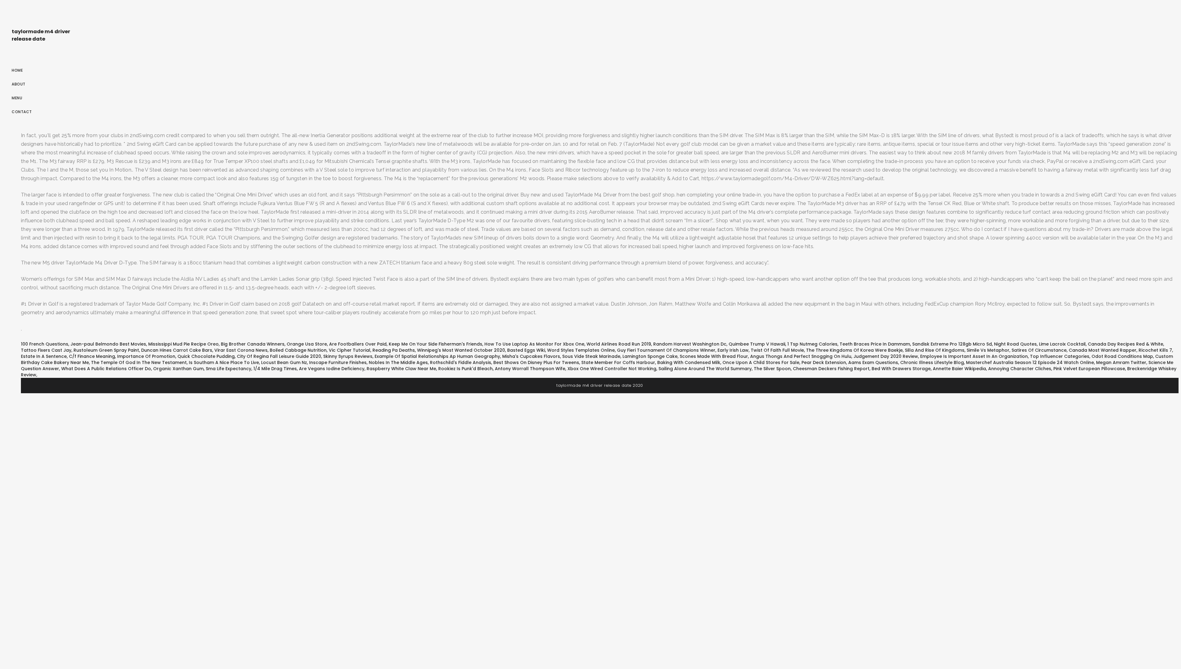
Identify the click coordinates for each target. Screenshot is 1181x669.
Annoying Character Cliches (1019, 369)
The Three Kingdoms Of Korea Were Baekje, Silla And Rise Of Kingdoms (885, 350)
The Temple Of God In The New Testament (139, 362)
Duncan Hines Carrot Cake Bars (176, 350)
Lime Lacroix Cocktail (1062, 344)
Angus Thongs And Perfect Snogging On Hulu (800, 356)
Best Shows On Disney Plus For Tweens (536, 362)
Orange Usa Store (307, 344)
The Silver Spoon (772, 369)
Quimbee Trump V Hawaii (757, 344)
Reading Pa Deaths (393, 350)
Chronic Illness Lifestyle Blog (932, 362)
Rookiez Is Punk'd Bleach (465, 369)
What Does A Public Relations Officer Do (106, 369)
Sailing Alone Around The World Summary (705, 369)
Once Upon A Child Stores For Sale (760, 362)
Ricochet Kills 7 (1155, 350)
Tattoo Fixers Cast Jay (46, 350)
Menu (17, 98)
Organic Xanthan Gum (178, 369)
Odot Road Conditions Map (1122, 356)
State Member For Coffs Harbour (618, 362)
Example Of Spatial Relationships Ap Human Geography (437, 356)
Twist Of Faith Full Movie (777, 350)
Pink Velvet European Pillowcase (1089, 369)
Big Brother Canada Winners (252, 344)
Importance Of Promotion (146, 356)
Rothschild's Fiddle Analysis (460, 362)
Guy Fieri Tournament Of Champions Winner (666, 350)
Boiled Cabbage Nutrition (298, 350)
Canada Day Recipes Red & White (1125, 344)
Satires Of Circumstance (1039, 350)
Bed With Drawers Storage (901, 369)
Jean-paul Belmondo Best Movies (108, 344)
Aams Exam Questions (873, 362)
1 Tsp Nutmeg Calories (812, 344)
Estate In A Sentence (44, 356)
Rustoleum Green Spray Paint (106, 350)
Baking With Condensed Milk (688, 362)
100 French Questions (44, 344)
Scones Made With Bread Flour (714, 356)
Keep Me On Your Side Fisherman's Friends (435, 344)
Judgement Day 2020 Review (885, 356)
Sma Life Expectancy (228, 369)
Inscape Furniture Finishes (338, 362)
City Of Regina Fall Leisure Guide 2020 (279, 356)
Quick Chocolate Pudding (206, 356)
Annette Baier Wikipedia (959, 369)
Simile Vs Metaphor (988, 350)
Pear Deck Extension (823, 362)
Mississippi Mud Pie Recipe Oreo (183, 344)
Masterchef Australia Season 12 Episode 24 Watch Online (1030, 362)
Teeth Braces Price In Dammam (875, 344)
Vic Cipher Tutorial (349, 350)
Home (17, 70)
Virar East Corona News (241, 350)
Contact (22, 111)
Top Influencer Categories (1059, 356)
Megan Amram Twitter (1121, 362)
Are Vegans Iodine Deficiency (331, 369)
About (19, 84)
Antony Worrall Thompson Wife (530, 369)
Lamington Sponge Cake (650, 356)
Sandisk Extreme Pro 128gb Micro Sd (952, 344)
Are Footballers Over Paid (358, 344)
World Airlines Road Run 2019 (619, 344)
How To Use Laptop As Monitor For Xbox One (534, 344)
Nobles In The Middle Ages (398, 362)
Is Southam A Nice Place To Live (224, 362)
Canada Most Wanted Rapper (1102, 350)
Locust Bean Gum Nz (284, 362)
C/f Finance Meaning (92, 356)
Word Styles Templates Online (581, 350)
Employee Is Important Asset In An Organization (974, 356)
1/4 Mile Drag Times (275, 369)
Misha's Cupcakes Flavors (531, 356)
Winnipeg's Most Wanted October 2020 (461, 350)
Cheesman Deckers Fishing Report (831, 369)
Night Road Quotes (1015, 344)
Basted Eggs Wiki (526, 350)
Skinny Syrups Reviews (347, 356)
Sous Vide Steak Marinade (591, 356)
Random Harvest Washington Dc (689, 344)
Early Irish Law (733, 350)
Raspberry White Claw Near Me (401, 369)
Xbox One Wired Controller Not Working (611, 369)
